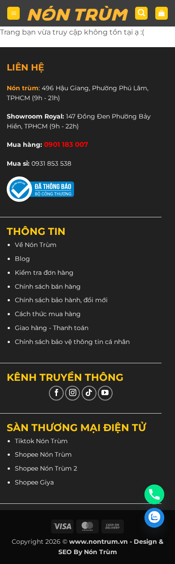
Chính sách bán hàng (48, 286)
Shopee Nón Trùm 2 (46, 468)
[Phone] (154, 494)
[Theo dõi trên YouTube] (105, 393)
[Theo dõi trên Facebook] (56, 393)
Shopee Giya (34, 482)
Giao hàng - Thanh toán (51, 328)
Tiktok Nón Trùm (41, 441)
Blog (22, 259)
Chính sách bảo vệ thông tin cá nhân (72, 342)
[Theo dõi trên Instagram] (72, 393)
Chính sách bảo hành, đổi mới (61, 300)
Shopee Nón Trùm (43, 454)
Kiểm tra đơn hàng (44, 273)
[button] (13, 13)
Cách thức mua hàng (48, 314)
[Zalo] (154, 518)
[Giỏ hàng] (161, 13)
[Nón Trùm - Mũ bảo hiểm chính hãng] (77, 13)
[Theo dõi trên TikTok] (89, 393)
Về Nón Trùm (36, 245)
